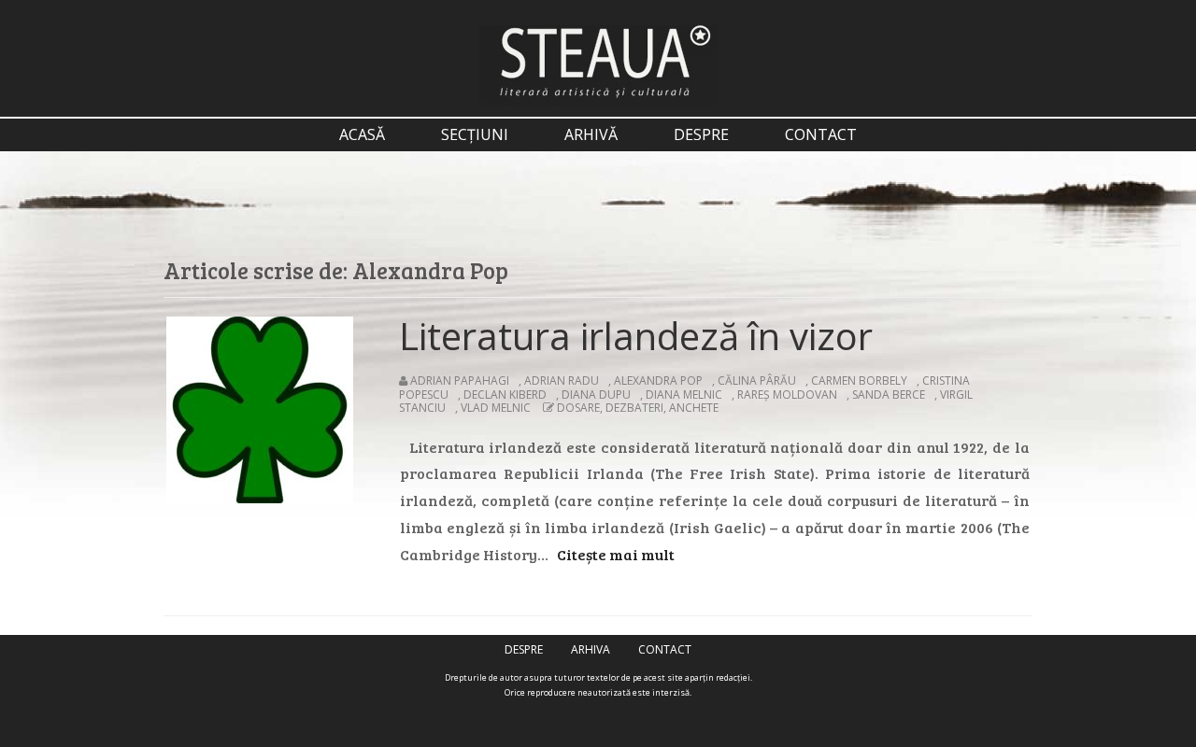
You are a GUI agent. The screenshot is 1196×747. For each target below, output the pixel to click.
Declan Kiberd (505, 394)
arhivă (591, 134)
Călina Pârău (757, 380)
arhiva (590, 649)
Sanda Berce (888, 394)
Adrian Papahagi (459, 380)
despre (701, 134)
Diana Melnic (684, 394)
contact (821, 134)
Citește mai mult (616, 554)
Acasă (362, 134)
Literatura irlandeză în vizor (636, 335)
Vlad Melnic (496, 408)
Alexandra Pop (658, 380)
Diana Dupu (596, 394)
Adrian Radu (561, 380)
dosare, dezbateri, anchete (638, 408)
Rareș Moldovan (787, 394)
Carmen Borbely (859, 380)
